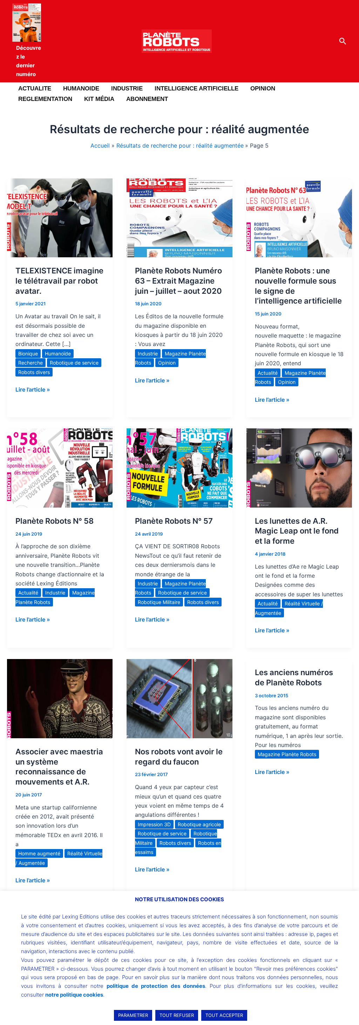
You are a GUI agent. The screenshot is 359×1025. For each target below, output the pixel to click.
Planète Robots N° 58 (54, 520)
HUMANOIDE (81, 88)
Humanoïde (58, 354)
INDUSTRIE (127, 88)
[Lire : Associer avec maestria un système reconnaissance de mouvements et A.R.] (60, 697)
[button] (343, 41)
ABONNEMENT (147, 99)
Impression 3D (154, 824)
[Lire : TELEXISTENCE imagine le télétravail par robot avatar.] (60, 217)
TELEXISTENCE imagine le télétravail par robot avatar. (59, 280)
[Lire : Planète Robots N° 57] (179, 467)
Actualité (268, 373)
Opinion (167, 363)
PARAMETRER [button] (133, 1015)
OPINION (262, 88)
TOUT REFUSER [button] (177, 1015)
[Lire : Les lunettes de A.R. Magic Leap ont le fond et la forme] (299, 467)
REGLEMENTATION (45, 99)
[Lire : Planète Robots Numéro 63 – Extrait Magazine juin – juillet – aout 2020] (179, 217)
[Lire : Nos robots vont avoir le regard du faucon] (179, 697)
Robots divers (34, 372)
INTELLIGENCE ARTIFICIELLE (196, 88)
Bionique (28, 354)
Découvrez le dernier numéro (28, 61)
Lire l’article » (32, 389)
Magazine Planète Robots (287, 754)
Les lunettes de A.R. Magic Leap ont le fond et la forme (297, 530)
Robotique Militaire (159, 602)
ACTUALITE (34, 88)
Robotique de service (74, 363)
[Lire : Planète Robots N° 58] (60, 467)
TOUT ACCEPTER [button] (224, 1015)
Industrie (148, 354)
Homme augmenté (39, 853)
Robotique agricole (199, 824)
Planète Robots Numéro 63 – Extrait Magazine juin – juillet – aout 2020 (178, 280)
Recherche (30, 363)
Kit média (99, 99)
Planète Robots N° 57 (174, 520)
